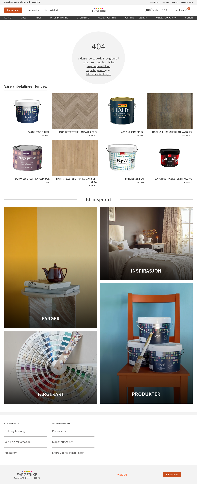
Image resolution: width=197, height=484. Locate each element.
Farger (8, 17)
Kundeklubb (13, 10)
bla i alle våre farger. (98, 74)
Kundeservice (187, 2)
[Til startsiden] (98, 10)
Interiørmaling (59, 17)
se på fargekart (95, 70)
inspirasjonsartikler (98, 66)
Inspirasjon (34, 10)
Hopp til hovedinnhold (11, 1)
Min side (166, 2)
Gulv (23, 17)
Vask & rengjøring (166, 17)
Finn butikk (155, 2)
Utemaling (83, 17)
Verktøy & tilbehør (136, 17)
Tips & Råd (52, 10)
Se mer (189, 17)
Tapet (38, 17)
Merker (175, 2)
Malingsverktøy (106, 17)
